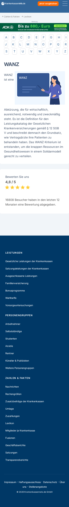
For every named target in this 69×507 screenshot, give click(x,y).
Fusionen (10, 437)
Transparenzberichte (16, 459)
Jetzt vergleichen (48, 3)
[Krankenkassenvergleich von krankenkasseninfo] (12, 3)
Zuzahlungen (12, 416)
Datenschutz (50, 482)
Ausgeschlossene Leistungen (21, 275)
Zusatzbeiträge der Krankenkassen (24, 401)
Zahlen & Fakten (17, 378)
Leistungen (13, 252)
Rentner (9, 353)
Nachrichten (12, 386)
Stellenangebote (38, 486)
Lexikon (9, 423)
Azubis (9, 346)
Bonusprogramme (15, 290)
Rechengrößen (13, 394)
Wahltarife (10, 297)
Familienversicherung (16, 283)
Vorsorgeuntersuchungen (19, 305)
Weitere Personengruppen (19, 368)
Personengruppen (19, 315)
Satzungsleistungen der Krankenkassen (27, 268)
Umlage (9, 408)
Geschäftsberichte (15, 445)
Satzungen (11, 452)
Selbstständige (13, 331)
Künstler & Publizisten (17, 360)
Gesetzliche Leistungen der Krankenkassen (29, 261)
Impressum (10, 482)
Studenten (11, 338)
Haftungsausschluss (30, 482)
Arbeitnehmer (12, 323)
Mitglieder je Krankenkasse (20, 430)
